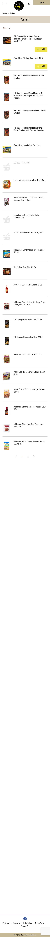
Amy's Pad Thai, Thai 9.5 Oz (25, 267)
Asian (12, 13)
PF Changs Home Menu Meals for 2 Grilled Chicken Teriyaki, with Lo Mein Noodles (28, 95)
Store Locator (17, 923)
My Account (6, 923)
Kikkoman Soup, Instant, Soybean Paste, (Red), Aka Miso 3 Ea (30, 303)
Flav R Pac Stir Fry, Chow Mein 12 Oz (29, 58)
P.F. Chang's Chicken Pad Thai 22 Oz (28, 337)
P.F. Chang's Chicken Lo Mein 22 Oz (28, 319)
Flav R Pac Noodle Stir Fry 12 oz (27, 145)
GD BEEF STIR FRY (21, 163)
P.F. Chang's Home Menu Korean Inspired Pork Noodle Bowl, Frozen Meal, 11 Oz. (28, 38)
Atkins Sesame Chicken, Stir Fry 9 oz (28, 232)
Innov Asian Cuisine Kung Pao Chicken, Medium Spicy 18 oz (29, 198)
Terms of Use (25, 926)
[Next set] (33, 456)
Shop (5, 13)
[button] (41, 49)
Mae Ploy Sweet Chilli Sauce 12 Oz (28, 285)
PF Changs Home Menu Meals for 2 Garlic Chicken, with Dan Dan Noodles (29, 129)
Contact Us (28, 923)
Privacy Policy (39, 923)
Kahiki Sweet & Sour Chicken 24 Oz (28, 354)
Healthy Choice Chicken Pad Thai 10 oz (29, 180)
